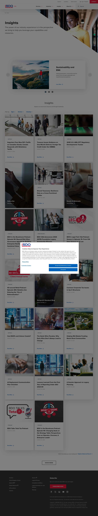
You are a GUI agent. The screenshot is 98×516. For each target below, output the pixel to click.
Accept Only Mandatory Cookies (63, 265)
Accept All (63, 269)
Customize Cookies (26, 265)
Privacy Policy (25, 262)
